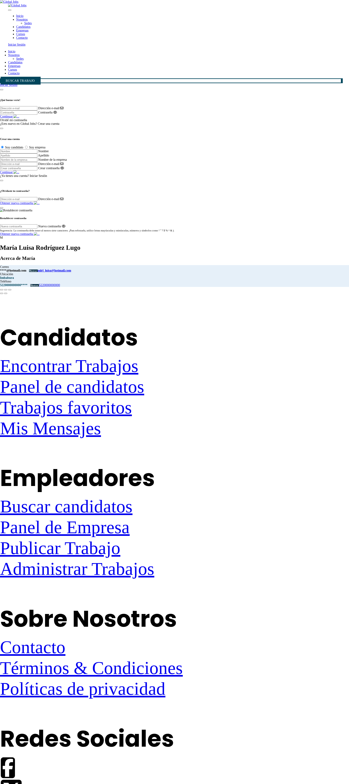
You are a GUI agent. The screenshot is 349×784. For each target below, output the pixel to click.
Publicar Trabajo (60, 548)
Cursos (20, 34)
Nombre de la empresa (52, 159)
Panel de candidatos (72, 387)
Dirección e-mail (48, 108)
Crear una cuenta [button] (48, 123)
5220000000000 (49, 285)
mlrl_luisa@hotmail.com (54, 270)
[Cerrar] (1, 89)
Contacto (22, 37)
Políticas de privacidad (82, 689)
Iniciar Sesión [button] (16, 44)
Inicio (19, 16)
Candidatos (23, 26)
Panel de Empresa (65, 527)
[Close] (9, 10)
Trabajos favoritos (66, 407)
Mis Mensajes (50, 428)
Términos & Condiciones (91, 668)
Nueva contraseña (49, 226)
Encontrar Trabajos (69, 366)
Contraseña (45, 112)
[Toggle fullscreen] (5, 289)
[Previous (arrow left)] (1, 293)
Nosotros (22, 19)
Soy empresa (37, 147)
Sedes (28, 23)
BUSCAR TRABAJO (20, 80)
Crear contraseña (49, 168)
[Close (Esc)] (1, 289)
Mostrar (33, 271)
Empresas (22, 30)
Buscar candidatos (66, 506)
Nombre (43, 151)
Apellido (43, 155)
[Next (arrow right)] (5, 293)
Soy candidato (14, 147)
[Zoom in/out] (9, 289)
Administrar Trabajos (77, 569)
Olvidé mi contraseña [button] (13, 120)
